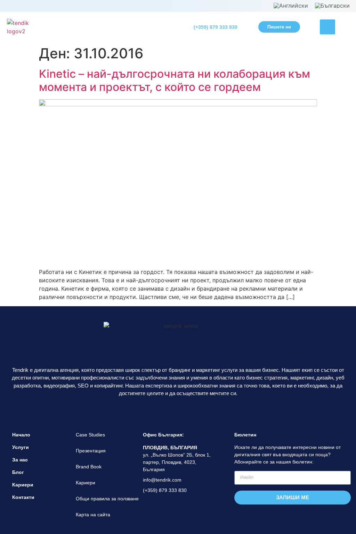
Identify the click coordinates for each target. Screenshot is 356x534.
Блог (18, 472)
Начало (21, 434)
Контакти (23, 497)
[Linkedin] (185, 411)
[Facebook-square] (157, 411)
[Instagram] (171, 411)
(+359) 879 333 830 (215, 27)
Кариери (22, 484)
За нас (20, 459)
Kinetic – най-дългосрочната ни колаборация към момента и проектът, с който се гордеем (174, 80)
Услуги (20, 447)
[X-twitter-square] (199, 411)
